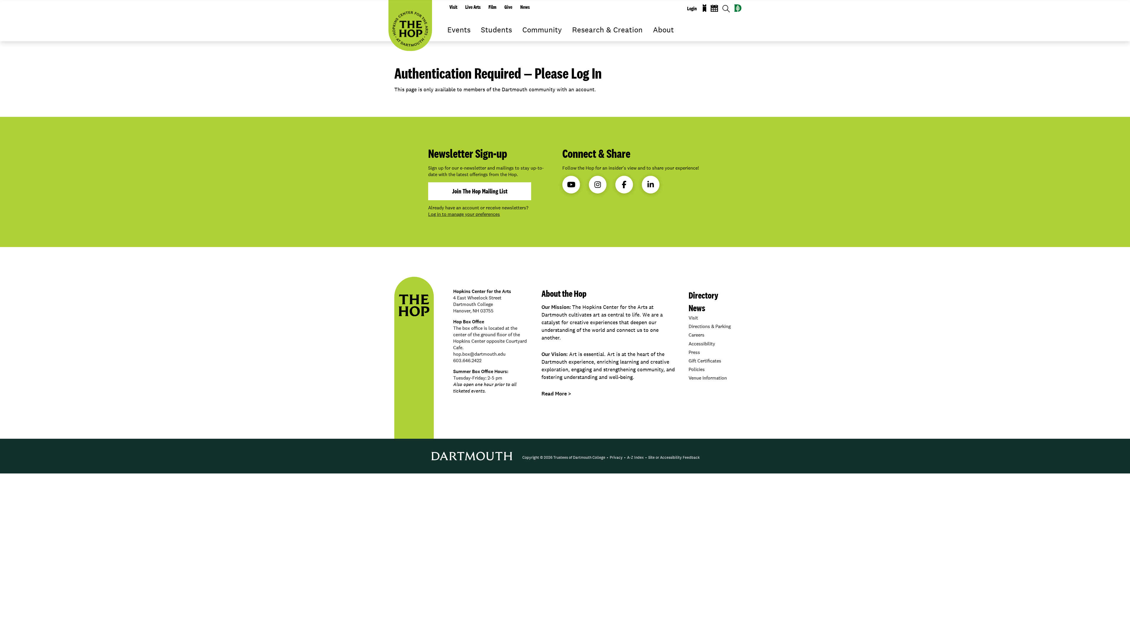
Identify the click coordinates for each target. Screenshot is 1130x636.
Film (492, 7)
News (525, 7)
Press (694, 352)
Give (508, 7)
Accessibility (702, 344)
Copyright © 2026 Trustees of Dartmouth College (563, 457)
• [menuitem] (607, 457)
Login (692, 8)
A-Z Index (635, 457)
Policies (697, 369)
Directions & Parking (710, 326)
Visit (453, 7)
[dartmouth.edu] (738, 8)
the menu (451, 38)
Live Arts (473, 7)
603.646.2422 (467, 360)
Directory (703, 295)
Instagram (597, 184)
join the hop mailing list (479, 191)
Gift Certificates (705, 361)
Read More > (556, 393)
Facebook (624, 184)
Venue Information (708, 378)
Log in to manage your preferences (464, 214)
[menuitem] (563, 457)
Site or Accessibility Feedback (674, 457)
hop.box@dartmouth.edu (479, 354)
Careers (696, 335)
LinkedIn (650, 184)
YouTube (571, 184)
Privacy (616, 457)
